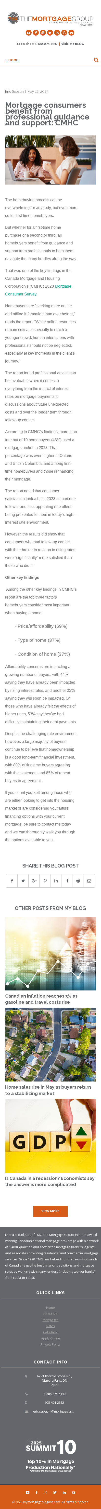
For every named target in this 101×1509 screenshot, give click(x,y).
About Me (50, 1313)
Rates (50, 1326)
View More (50, 1211)
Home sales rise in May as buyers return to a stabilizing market (48, 1090)
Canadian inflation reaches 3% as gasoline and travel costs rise (41, 999)
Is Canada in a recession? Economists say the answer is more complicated (50, 1181)
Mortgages (51, 1320)
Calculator (50, 1332)
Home (13, 60)
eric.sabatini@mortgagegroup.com (58, 1411)
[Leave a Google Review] (64, 33)
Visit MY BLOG (72, 43)
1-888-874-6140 (46, 43)
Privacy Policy (50, 1344)
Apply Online (50, 1338)
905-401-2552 (54, 1402)
